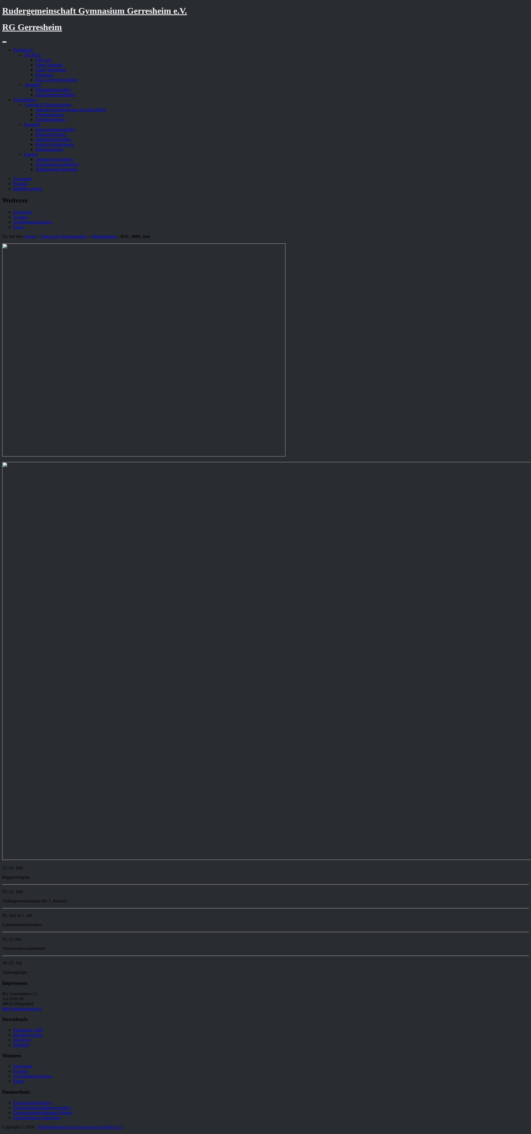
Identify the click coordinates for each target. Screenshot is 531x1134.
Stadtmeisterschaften (53, 89)
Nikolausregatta (49, 149)
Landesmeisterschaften (55, 94)
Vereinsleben (24, 99)
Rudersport (23, 50)
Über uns (43, 59)
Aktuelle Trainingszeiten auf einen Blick (70, 109)
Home (30, 236)
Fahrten (31, 154)
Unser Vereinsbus (50, 69)
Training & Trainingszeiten (47, 104)
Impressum (22, 212)
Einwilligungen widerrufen (36, 1117)
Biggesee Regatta (50, 134)
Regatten (32, 124)
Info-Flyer (22, 1040)
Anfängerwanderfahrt (54, 159)
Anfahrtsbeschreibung (32, 222)
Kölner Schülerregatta (54, 144)
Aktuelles (32, 84)
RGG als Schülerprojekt (56, 79)
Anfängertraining (50, 119)
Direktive (21, 1045)
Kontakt (20, 183)
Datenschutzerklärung (32, 1102)
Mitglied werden (27, 188)
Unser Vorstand (49, 64)
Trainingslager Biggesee (56, 169)
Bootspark (44, 74)
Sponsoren (22, 178)
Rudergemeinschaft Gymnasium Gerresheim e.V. (94, 11)
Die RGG (32, 55)
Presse (18, 227)
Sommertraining (49, 114)
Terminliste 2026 (28, 1030)
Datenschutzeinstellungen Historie (43, 1112)
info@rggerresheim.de (21, 1008)
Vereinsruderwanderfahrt (57, 164)
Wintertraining (103, 236)
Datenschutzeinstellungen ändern (42, 1107)
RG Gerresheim (32, 27)
